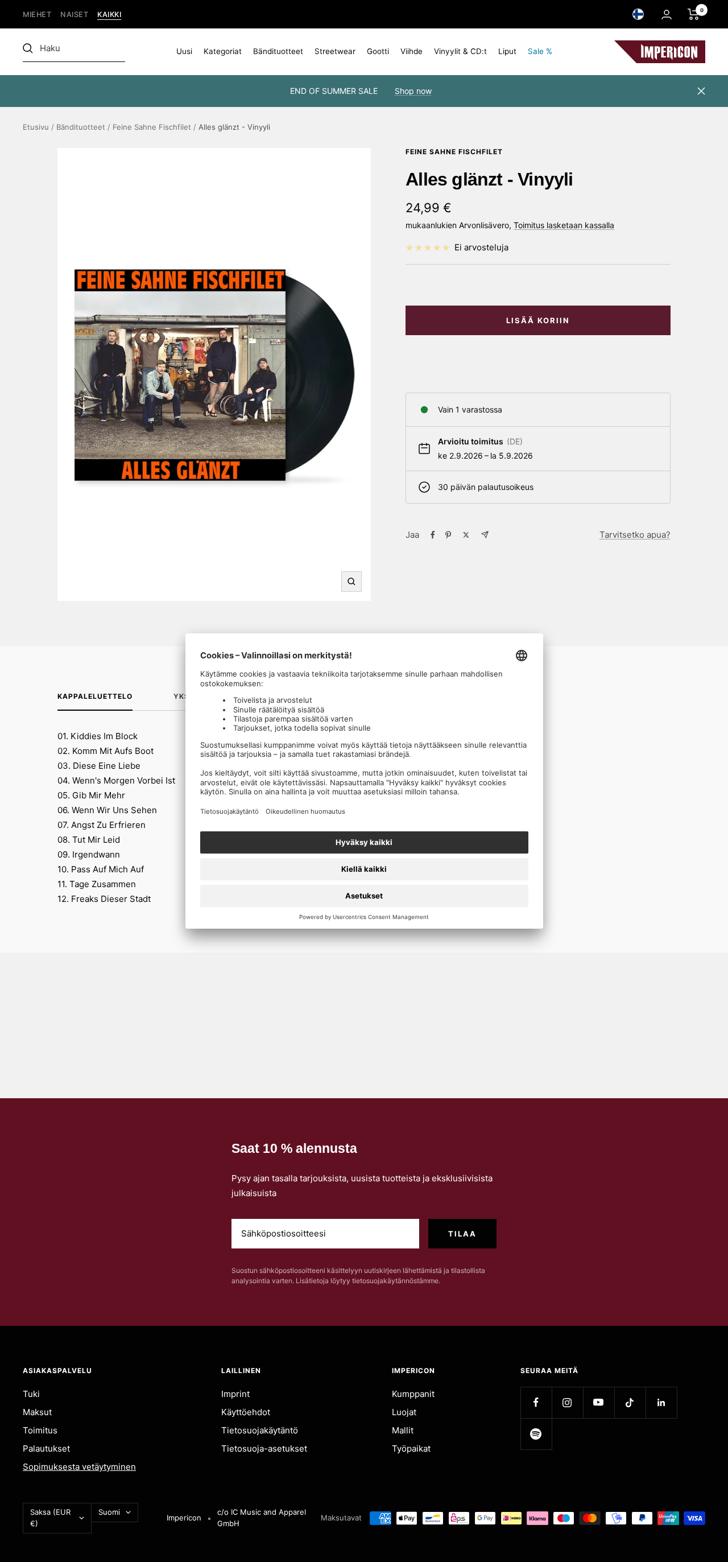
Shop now (413, 91)
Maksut (37, 1412)
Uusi (184, 51)
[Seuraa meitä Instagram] (567, 1402)
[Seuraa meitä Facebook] (536, 1402)
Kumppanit (413, 1393)
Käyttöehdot (245, 1412)
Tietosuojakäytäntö (259, 1430)
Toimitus (40, 1430)
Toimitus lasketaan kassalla (564, 225)
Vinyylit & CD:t (460, 51)
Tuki (31, 1393)
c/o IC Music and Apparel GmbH (261, 1517)
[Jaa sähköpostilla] (485, 534)
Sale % (540, 51)
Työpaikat (411, 1448)
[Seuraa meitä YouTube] (598, 1402)
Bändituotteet (278, 51)
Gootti (378, 51)
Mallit (402, 1430)
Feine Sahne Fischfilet (152, 126)
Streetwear (335, 51)
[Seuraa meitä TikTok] (630, 1402)
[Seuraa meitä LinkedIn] (661, 1402)
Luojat (404, 1412)
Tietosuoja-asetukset (264, 1448)
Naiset (74, 14)
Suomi (109, 1511)
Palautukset (46, 1448)
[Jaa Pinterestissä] (448, 535)
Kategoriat (223, 51)
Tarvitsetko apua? (635, 534)
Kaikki (109, 14)
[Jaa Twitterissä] (466, 535)
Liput (507, 51)
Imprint (235, 1393)
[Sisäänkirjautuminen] (666, 14)
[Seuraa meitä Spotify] (536, 1433)
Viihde (411, 51)
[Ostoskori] (694, 14)
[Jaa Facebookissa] (433, 535)
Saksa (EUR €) (50, 1517)
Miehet (37, 14)
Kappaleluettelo (95, 696)
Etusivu (36, 126)
